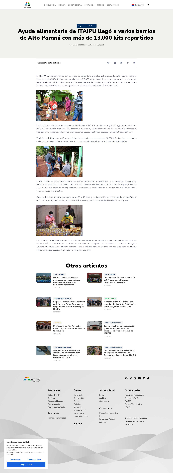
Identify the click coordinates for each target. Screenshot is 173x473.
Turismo (100, 5)
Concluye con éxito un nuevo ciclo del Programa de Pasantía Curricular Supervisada (119, 280)
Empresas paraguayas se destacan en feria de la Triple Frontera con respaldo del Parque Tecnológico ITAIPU (69, 305)
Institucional (50, 5)
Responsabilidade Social (87, 26)
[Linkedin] (143, 378)
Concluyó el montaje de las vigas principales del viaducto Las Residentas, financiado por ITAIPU (120, 352)
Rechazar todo (34, 459)
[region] (26, 454)
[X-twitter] (135, 378)
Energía (62, 5)
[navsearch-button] (148, 5)
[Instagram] (130, 378)
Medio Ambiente (110, 298)
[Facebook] (126, 378)
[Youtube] (139, 378)
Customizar (15, 459)
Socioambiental (75, 5)
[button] (108, 62)
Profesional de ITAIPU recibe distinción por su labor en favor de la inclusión (69, 328)
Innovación (89, 5)
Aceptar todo (26, 464)
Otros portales (132, 390)
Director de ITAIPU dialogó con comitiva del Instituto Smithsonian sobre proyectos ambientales (120, 304)
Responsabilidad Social (63, 298)
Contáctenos (113, 5)
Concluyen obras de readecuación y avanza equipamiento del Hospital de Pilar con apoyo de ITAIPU (119, 329)
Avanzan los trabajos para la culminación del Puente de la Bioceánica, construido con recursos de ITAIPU (66, 354)
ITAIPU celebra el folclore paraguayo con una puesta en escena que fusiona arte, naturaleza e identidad (66, 281)
